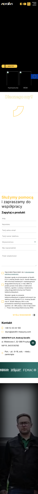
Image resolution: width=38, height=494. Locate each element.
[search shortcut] (28, 4)
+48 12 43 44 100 (13, 328)
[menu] (34, 4)
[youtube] (24, 4)
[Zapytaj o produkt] (33, 343)
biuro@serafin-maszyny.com (18, 332)
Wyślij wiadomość (22, 315)
